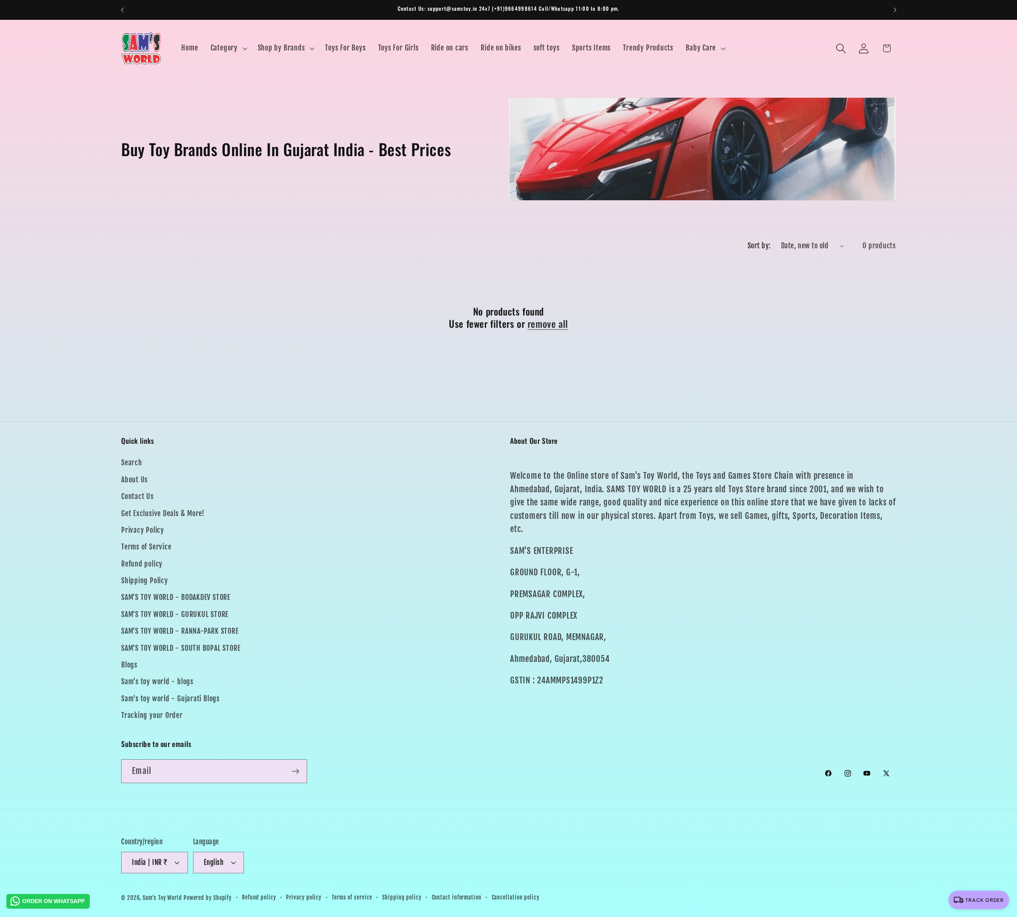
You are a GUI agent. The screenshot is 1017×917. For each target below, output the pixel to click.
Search (131, 462)
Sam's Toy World (163, 898)
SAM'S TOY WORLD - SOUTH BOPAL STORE (180, 648)
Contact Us (137, 496)
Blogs (129, 664)
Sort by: (759, 245)
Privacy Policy (142, 530)
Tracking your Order (152, 715)
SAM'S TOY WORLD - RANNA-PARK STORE (180, 631)
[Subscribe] (295, 771)
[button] (227, 48)
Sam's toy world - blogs (157, 681)
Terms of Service (146, 546)
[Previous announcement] (122, 9)
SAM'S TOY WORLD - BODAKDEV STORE (175, 597)
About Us (134, 479)
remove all (548, 323)
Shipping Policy (144, 580)
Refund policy (141, 564)
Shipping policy (401, 897)
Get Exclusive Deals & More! (163, 513)
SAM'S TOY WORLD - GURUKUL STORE (174, 614)
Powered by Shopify (208, 898)
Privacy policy (303, 897)
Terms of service (352, 897)
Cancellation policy (515, 897)
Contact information (456, 897)
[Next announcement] (895, 9)
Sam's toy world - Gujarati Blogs (170, 698)
